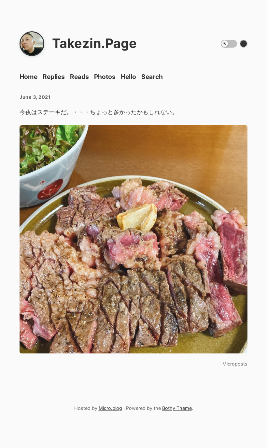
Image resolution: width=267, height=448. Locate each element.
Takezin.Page (94, 43)
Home (28, 77)
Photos (105, 77)
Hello (128, 77)
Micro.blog (110, 408)
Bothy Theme (177, 408)
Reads (79, 77)
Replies (54, 77)
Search (152, 77)
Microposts (234, 363)
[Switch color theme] (243, 44)
